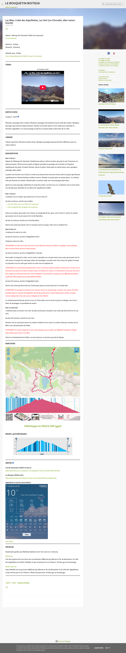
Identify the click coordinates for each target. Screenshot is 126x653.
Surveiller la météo (104, 58)
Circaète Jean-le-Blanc (105, 196)
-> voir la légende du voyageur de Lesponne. (21, 207)
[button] (6, 29)
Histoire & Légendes (105, 80)
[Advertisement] (43, 623)
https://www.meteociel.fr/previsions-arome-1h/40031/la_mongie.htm (30, 478)
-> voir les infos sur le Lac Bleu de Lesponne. (22, 204)
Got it (107, 648)
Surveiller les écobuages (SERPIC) (109, 62)
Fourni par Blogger (64, 641)
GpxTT (8, 583)
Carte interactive (103, 77)
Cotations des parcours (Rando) (108, 64)
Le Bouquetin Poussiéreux (106, 72)
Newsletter (101, 70)
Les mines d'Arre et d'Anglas (106, 104)
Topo (14, 583)
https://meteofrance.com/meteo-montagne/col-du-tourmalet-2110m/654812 (32, 471)
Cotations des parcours (105, 148)
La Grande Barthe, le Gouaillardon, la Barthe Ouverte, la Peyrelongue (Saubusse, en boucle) (111, 172)
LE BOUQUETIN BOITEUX (22, 3)
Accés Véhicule (11, 38)
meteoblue (9, 541)
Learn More (98, 648)
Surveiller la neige (104, 60)
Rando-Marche (11, 567)
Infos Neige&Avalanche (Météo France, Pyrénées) (23, 56)
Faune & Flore (102, 78)
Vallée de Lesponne (23, 583)
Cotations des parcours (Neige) (108, 66)
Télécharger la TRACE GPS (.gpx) (42, 426)
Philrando (9, 556)
